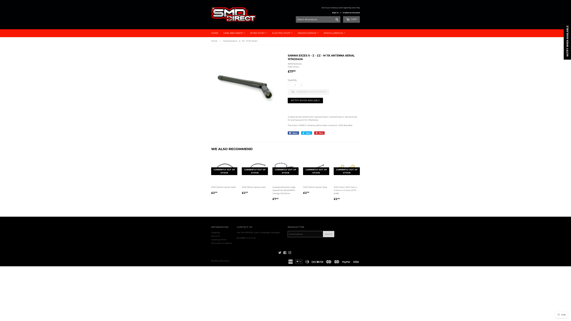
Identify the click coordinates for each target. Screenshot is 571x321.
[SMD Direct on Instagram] (289, 253)
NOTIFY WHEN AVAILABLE (305, 100)
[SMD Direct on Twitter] (279, 253)
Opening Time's (218, 239)
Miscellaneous (334, 33)
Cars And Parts (233, 33)
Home (214, 33)
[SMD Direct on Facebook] (284, 253)
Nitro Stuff (257, 33)
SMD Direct (224, 261)
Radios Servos (307, 33)
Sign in (335, 13)
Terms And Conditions (221, 243)
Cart (353, 19)
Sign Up (328, 234)
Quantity (292, 80)
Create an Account (351, 13)
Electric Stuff (281, 33)
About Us (215, 236)
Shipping (215, 232)
